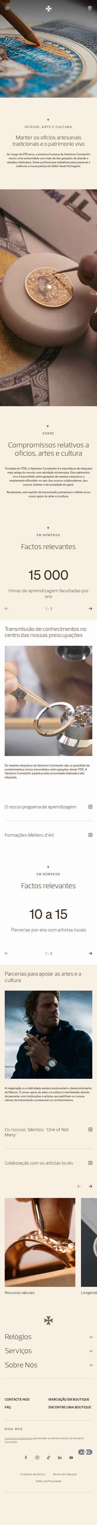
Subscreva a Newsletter (18, 1438)
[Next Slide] (90, 1186)
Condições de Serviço (32, 1474)
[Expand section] (91, 1336)
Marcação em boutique (68, 1400)
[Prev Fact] (6, 608)
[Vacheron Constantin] (49, 8)
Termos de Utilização (65, 1474)
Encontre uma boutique (69, 1407)
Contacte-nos (17, 1400)
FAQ (8, 1407)
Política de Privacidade (48, 1481)
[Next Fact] (90, 608)
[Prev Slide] (79, 1186)
